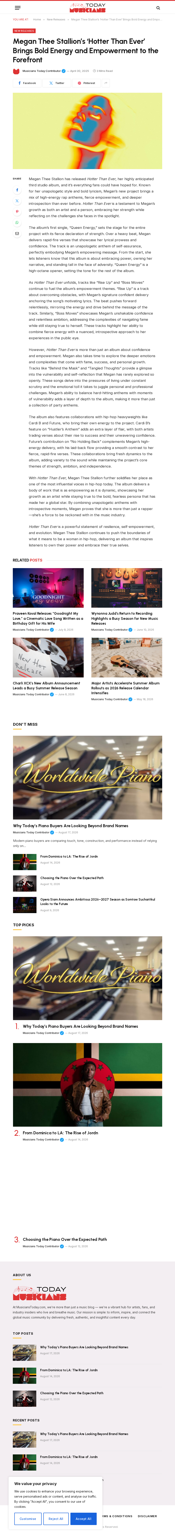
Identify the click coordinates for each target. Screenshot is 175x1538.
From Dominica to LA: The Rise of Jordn (69, 856)
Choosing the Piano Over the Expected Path (72, 878)
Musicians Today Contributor (44, 71)
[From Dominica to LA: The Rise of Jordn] (24, 862)
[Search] (158, 8)
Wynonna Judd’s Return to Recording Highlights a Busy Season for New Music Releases (124, 618)
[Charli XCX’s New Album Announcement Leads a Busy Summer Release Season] (48, 657)
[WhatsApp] (17, 222)
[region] (55, 1503)
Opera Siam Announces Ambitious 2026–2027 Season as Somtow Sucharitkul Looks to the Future (97, 902)
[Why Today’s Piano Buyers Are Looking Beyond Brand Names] (87, 777)
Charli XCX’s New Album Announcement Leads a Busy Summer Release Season (46, 685)
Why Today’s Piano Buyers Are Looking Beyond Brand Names (70, 825)
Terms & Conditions (115, 1516)
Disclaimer (147, 1516)
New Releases (24, 30)
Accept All (83, 1519)
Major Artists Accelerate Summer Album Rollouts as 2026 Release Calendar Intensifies (125, 688)
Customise (28, 1519)
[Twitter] (17, 201)
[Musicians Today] (87, 8)
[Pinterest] (17, 211)
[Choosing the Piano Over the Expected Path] (24, 883)
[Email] (17, 233)
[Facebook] (17, 190)
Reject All (56, 1519)
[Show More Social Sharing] (106, 83)
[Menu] (17, 8)
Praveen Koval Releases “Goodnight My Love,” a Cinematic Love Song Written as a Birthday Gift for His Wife (48, 618)
